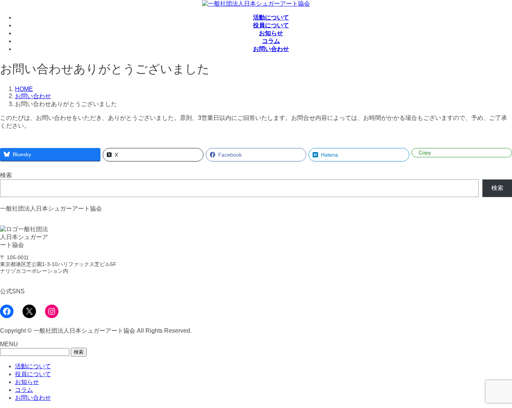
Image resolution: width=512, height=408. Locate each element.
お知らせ (27, 382)
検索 (6, 175)
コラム (24, 390)
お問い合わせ (33, 398)
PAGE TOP (494, 388)
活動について (33, 366)
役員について (33, 374)
